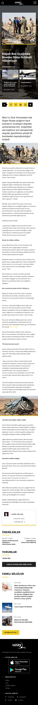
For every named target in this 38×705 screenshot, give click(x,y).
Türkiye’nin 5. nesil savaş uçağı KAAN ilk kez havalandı (10, 84)
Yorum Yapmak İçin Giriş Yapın (19, 564)
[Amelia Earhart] (28, 74)
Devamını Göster (10, 632)
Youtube (20, 700)
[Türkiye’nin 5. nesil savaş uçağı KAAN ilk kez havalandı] (10, 74)
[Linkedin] (20, 105)
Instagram (23, 697)
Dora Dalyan (17, 514)
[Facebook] (11, 105)
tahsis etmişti (13, 327)
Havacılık (7, 49)
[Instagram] (17, 697)
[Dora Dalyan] (7, 514)
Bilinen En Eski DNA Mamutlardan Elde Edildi (23, 621)
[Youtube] (15, 700)
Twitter (10, 700)
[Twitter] (16, 105)
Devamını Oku (9, 89)
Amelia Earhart (26, 82)
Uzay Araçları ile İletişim (23, 607)
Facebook (11, 697)
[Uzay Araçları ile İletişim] (7, 608)
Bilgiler (17, 582)
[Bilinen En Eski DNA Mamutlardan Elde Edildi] (7, 621)
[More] (30, 105)
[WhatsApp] (25, 105)
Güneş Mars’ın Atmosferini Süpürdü (28, 541)
